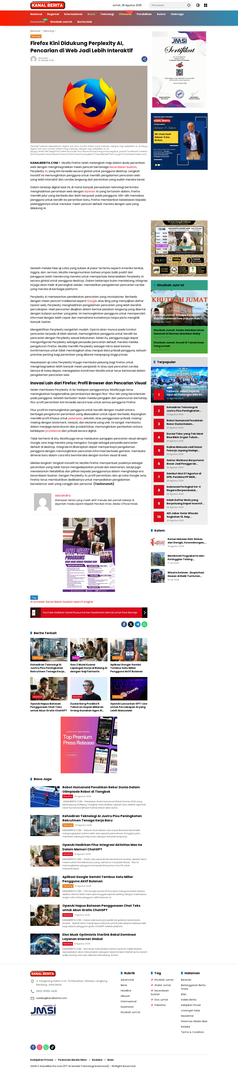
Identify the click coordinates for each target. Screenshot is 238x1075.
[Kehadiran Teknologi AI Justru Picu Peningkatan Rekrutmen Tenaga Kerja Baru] (48, 649)
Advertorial (127, 980)
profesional (53, 431)
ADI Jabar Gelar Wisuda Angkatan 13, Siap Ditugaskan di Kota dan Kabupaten (182, 515)
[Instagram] (39, 1047)
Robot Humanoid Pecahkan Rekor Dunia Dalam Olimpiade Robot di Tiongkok (101, 789)
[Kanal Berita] (47, 5)
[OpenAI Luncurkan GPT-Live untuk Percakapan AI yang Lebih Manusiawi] (128, 688)
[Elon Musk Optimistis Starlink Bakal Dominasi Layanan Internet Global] (45, 944)
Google (92, 301)
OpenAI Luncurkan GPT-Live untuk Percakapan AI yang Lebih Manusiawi (128, 707)
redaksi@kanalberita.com (51, 998)
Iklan (183, 994)
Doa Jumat (161, 999)
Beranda (186, 980)
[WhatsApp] (144, 624)
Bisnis (76, 657)
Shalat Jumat (163, 985)
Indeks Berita (188, 999)
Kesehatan (127, 1007)
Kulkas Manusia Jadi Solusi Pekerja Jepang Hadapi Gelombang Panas (184, 448)
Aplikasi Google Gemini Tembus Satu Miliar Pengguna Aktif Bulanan (126, 668)
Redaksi (185, 1026)
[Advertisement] (88, 238)
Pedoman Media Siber (194, 1021)
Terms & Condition (192, 1032)
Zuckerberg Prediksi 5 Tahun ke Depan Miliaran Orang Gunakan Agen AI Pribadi (86, 707)
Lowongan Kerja (190, 1010)
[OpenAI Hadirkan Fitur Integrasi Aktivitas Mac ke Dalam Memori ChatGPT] (45, 855)
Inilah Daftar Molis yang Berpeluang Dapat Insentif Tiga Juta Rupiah (184, 501)
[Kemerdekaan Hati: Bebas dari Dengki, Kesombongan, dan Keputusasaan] (158, 542)
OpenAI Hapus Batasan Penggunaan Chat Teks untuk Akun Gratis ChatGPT (48, 707)
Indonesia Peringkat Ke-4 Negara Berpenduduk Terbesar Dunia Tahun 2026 (185, 488)
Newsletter (187, 1016)
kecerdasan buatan (122, 167)
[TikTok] (52, 1047)
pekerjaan (75, 418)
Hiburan (125, 996)
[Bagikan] (144, 59)
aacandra (43, 58)
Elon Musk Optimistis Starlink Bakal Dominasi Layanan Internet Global (99, 936)
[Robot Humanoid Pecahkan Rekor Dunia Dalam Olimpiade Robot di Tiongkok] (45, 796)
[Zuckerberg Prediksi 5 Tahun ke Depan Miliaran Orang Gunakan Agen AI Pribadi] (88, 688)
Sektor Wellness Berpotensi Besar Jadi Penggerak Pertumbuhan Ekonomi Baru (185, 462)
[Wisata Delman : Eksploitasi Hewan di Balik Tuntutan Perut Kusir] (158, 576)
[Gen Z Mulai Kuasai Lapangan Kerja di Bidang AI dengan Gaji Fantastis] (88, 649)
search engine (83, 602)
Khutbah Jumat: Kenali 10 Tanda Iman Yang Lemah (179, 344)
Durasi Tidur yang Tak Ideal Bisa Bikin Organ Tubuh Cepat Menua (185, 435)
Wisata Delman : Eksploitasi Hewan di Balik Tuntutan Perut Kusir (186, 574)
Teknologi (36, 36)
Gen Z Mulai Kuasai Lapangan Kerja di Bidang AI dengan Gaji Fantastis (88, 668)
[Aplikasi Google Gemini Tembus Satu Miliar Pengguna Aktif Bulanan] (128, 649)
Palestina (160, 1005)
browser (39, 602)
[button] (188, 5)
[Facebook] (124, 624)
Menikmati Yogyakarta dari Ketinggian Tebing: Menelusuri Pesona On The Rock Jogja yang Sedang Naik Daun (187, 557)
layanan (89, 191)
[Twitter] (131, 624)
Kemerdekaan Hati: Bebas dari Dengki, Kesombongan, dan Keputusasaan (186, 541)
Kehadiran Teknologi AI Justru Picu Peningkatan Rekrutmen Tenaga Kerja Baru (47, 668)
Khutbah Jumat (164, 980)
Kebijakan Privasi (191, 1005)
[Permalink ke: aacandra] (34, 59)
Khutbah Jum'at (130, 1012)
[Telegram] (138, 624)
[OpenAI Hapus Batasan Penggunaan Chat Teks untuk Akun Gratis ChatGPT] (48, 688)
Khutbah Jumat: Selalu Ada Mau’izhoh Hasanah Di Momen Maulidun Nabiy (179, 332)
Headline (37, 696)
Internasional (128, 1001)
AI (46, 171)
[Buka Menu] (206, 5)
